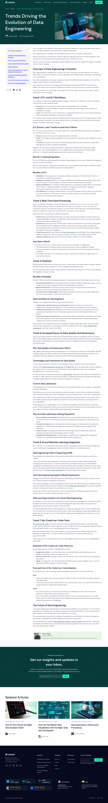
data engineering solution (62, 621)
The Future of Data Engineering (17, 83)
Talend (69, 367)
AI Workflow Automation (43, 759)
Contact (57, 768)
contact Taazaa (76, 621)
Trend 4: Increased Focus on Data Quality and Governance (18, 71)
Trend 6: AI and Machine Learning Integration (17, 76)
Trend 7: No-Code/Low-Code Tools (18, 80)
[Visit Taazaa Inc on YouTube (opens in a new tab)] (20, 765)
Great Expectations (48, 367)
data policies (68, 374)
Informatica (59, 367)
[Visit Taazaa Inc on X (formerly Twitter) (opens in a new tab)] (10, 765)
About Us (57, 759)
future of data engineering (55, 470)
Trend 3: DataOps (13, 67)
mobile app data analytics (77, 486)
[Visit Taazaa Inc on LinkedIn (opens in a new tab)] (6, 765)
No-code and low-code (40, 524)
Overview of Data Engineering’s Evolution (17, 56)
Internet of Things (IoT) (43, 237)
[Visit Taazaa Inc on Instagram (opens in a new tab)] (17, 765)
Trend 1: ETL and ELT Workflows (17, 60)
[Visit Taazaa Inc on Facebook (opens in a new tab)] (13, 765)
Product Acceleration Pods (44, 762)
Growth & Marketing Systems (42, 771)
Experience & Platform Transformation (43, 766)
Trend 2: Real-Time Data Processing (18, 64)
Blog (56, 765)
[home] (10, 2)
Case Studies (71, 759)
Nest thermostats (69, 232)
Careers (57, 762)
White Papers (71, 762)
